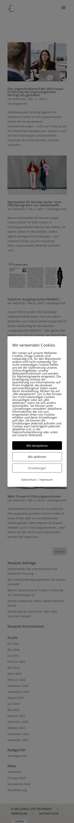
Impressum (46, 479)
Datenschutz (28, 479)
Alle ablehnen (37, 457)
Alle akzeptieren (37, 445)
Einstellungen (37, 468)
